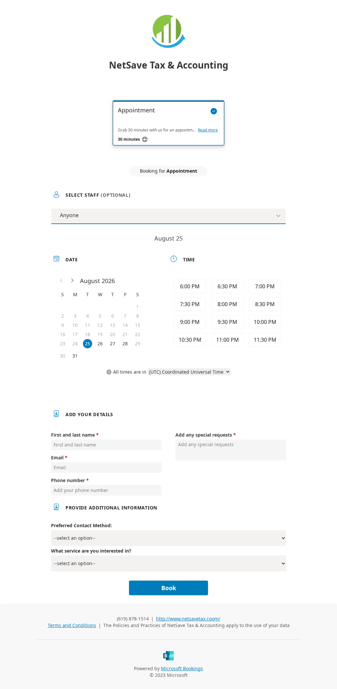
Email (57, 457)
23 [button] (62, 343)
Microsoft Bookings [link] (182, 668)
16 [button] (62, 334)
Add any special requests (203, 435)
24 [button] (75, 343)
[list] (168, 128)
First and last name (73, 435)
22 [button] (137, 334)
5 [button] (100, 316)
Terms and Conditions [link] (72, 625)
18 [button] (87, 334)
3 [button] (75, 316)
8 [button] (137, 316)
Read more (208, 130)
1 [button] (137, 306)
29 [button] (137, 343)
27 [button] (112, 343)
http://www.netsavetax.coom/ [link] (188, 619)
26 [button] (100, 343)
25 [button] (87, 343)
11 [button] (87, 325)
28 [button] (125, 343)
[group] (226, 314)
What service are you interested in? (91, 551)
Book (168, 588)
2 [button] (62, 316)
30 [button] (62, 356)
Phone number (68, 480)
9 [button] (62, 325)
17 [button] (75, 334)
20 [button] (112, 334)
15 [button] (137, 325)
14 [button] (125, 325)
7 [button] (125, 316)
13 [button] (112, 325)
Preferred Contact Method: (81, 525)
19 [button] (100, 334)
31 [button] (75, 356)
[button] (61, 281)
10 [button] (75, 325)
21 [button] (125, 334)
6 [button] (112, 316)
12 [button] (100, 325)
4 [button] (87, 316)
